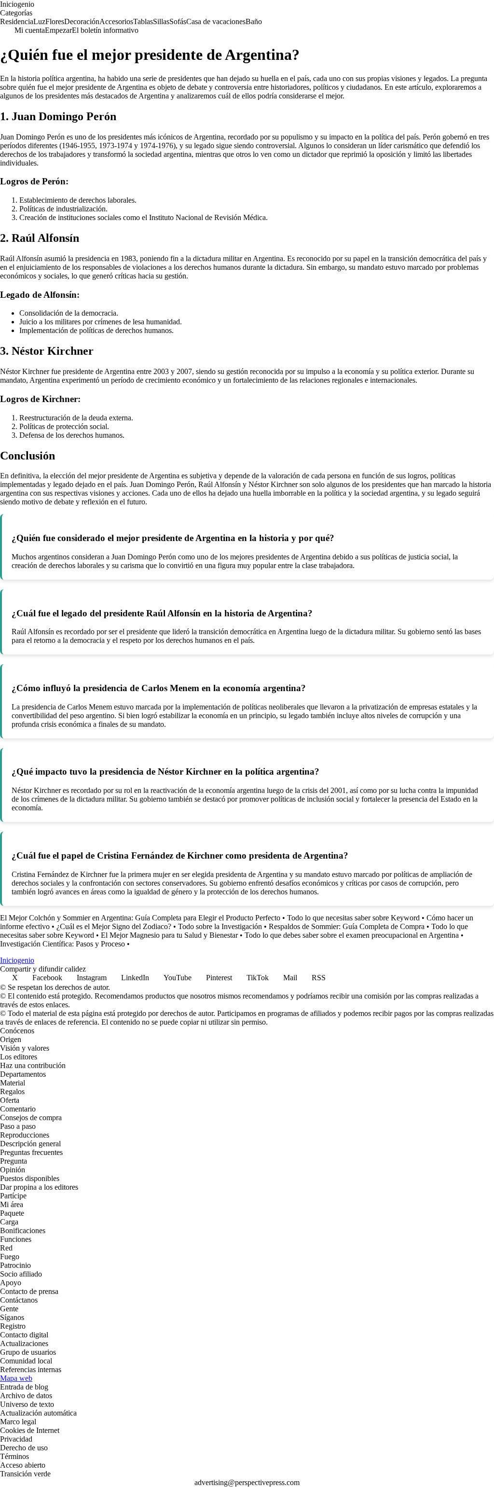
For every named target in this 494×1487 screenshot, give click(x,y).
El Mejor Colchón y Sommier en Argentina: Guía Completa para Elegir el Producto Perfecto (140, 918)
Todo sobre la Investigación (220, 926)
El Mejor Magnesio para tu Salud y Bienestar (169, 935)
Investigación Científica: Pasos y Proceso (62, 944)
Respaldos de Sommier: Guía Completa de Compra (347, 926)
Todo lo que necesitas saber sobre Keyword (353, 918)
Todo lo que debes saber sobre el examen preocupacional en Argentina (352, 935)
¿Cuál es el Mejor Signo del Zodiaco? (113, 926)
